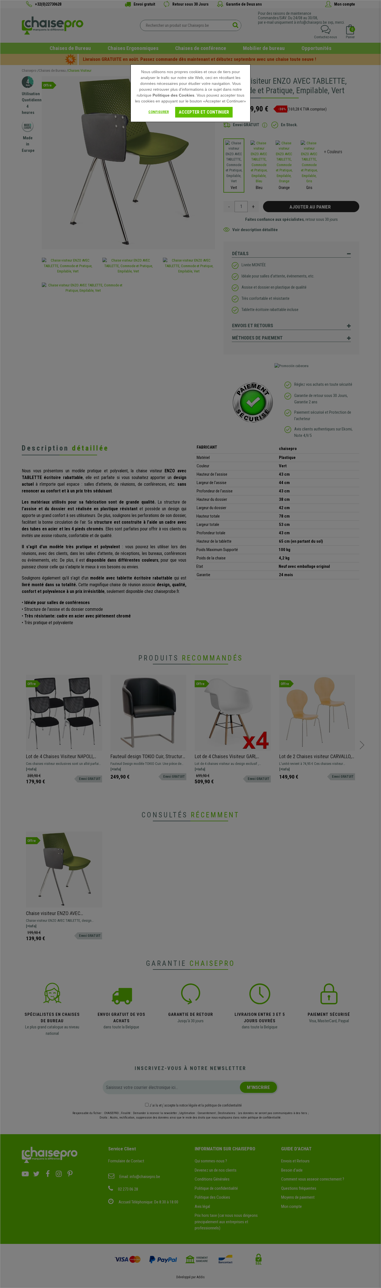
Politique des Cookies (173, 95)
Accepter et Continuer (204, 112)
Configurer (158, 112)
